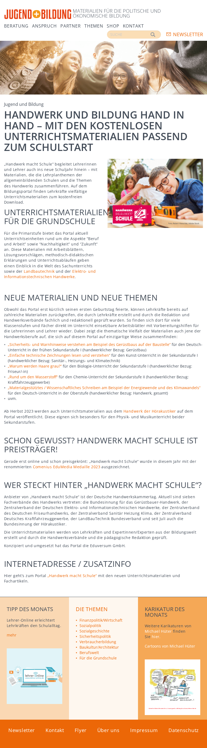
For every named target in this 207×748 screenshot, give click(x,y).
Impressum (144, 730)
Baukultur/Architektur (99, 647)
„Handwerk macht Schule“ (72, 575)
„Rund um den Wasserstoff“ (33, 376)
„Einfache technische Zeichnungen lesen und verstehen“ (59, 355)
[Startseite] (37, 14)
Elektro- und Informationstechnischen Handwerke (50, 274)
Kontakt (133, 25)
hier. (156, 636)
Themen (93, 25)
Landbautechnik (39, 271)
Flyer (81, 730)
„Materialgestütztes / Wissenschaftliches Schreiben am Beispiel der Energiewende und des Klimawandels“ (104, 387)
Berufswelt (89, 652)
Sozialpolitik (90, 625)
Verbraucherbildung (98, 641)
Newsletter (188, 34)
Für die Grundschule (98, 658)
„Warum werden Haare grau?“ (35, 366)
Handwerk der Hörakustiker (149, 411)
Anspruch (44, 25)
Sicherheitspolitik (95, 636)
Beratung (16, 25)
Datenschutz (183, 730)
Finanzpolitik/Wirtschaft (101, 620)
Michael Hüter (158, 631)
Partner (70, 25)
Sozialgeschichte (94, 631)
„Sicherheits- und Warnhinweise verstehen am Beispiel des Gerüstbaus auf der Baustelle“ (89, 344)
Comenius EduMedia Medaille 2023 (66, 466)
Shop (113, 25)
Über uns (108, 730)
